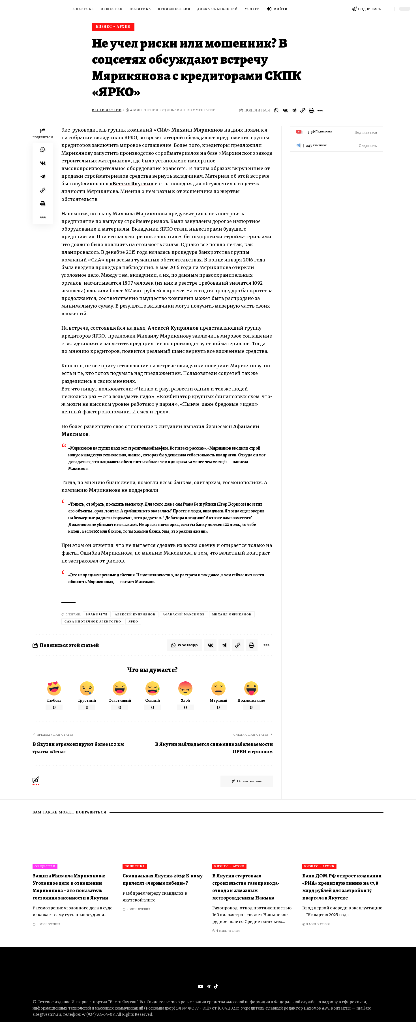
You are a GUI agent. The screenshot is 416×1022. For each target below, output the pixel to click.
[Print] (311, 110)
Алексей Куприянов (135, 614)
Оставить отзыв (249, 781)
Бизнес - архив (113, 26)
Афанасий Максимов (184, 614)
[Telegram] (336, 145)
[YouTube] (201, 986)
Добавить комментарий (191, 110)
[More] (320, 110)
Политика (135, 866)
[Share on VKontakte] (285, 110)
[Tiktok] (216, 986)
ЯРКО (133, 621)
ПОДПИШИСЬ (369, 9)
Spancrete (97, 614)
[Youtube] (336, 132)
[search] (387, 9)
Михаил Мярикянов (232, 614)
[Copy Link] (302, 110)
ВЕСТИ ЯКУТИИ (106, 110)
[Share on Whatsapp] (276, 110)
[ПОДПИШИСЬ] (354, 9)
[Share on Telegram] (294, 110)
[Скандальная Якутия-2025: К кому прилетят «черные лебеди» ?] (163, 844)
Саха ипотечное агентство (93, 621)
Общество (45, 866)
